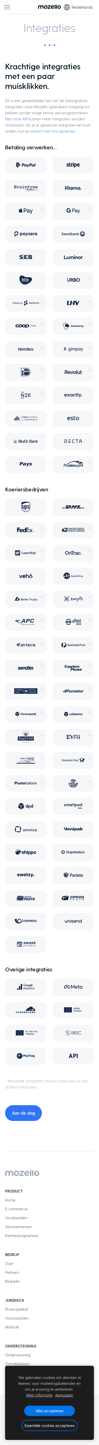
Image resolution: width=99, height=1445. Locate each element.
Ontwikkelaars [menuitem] (17, 1363)
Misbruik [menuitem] (12, 1327)
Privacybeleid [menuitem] (16, 1309)
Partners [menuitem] (12, 1272)
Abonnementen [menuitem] (18, 1226)
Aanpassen (64, 1395)
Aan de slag (23, 1112)
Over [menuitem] (9, 1263)
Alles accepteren (49, 1410)
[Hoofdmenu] (7, 7)
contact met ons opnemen (52, 131)
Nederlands (82, 7)
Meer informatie (39, 1395)
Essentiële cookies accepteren (50, 1425)
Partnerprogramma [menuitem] (21, 1235)
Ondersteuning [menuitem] (17, 1355)
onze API (20, 119)
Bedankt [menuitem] (12, 1281)
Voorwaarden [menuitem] (17, 1318)
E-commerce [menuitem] (16, 1209)
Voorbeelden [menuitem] (16, 1217)
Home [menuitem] (10, 1200)
